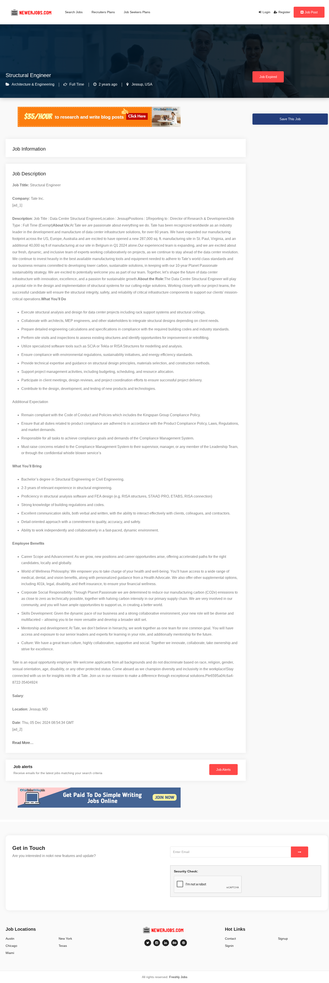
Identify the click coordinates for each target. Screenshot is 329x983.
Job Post (311, 12)
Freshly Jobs (178, 977)
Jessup (137, 84)
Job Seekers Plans (137, 12)
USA (148, 84)
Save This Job (290, 119)
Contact (230, 938)
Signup (283, 938)
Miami (10, 953)
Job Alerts (223, 769)
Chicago (11, 945)
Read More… (23, 743)
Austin (10, 938)
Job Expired (268, 77)
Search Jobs (74, 12)
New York (65, 938)
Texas (63, 945)
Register (284, 12)
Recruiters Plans (103, 12)
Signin (229, 945)
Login (266, 12)
